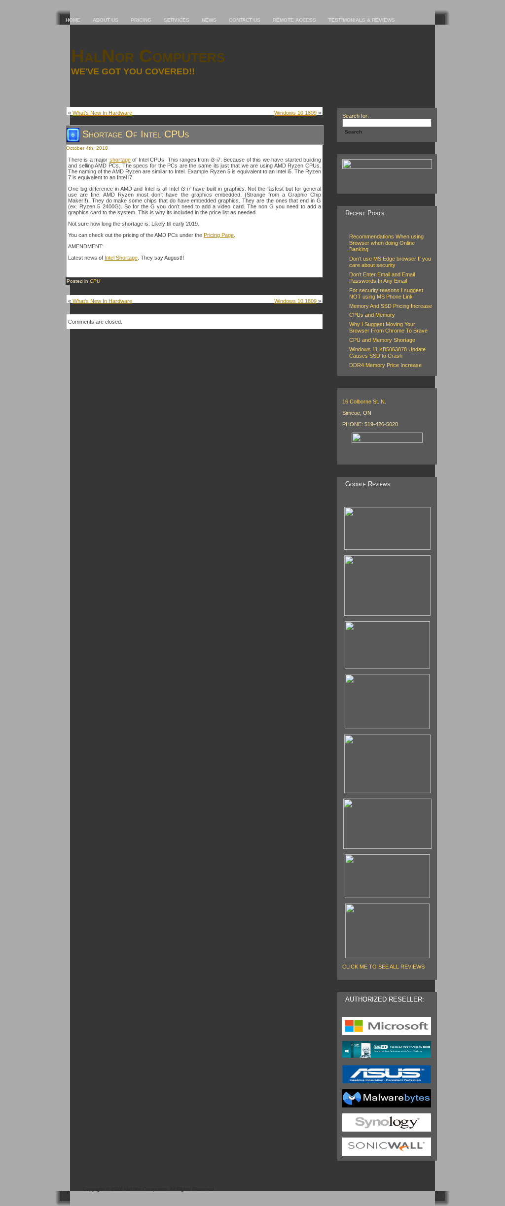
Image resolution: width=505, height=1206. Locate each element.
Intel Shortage (121, 258)
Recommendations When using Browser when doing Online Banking (386, 243)
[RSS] (75, 1186)
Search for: (355, 116)
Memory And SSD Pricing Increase (390, 306)
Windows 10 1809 (295, 113)
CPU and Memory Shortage (382, 340)
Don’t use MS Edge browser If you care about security (390, 262)
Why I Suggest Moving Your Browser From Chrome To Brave (388, 327)
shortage (120, 160)
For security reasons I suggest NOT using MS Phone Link (386, 293)
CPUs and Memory (372, 315)
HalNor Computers (148, 56)
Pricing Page (219, 235)
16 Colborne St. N (363, 401)
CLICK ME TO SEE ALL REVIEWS (383, 967)
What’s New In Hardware (102, 113)
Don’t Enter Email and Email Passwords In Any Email (382, 277)
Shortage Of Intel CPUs (135, 134)
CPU (95, 281)
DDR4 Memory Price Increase (385, 365)
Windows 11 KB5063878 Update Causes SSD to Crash (387, 352)
